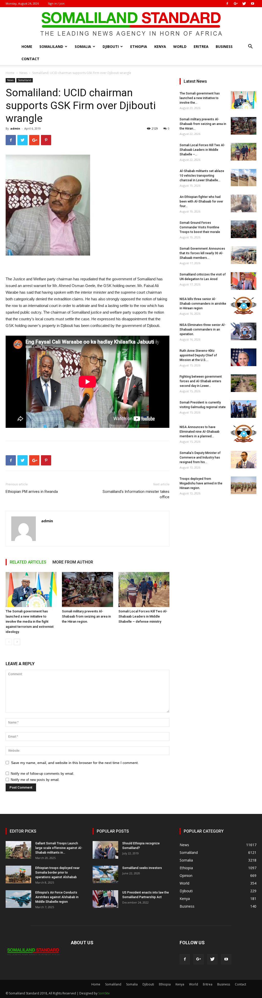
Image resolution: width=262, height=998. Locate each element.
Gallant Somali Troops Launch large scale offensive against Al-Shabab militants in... (58, 848)
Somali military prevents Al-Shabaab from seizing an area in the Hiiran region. (86, 616)
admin (15, 128)
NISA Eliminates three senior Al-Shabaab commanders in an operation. (203, 329)
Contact (30, 58)
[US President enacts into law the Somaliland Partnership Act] (105, 899)
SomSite (104, 993)
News (23, 73)
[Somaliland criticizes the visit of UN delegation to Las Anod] (243, 281)
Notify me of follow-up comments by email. (42, 774)
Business (224, 46)
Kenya (160, 46)
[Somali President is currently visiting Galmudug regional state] (243, 409)
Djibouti (111, 46)
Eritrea (201, 46)
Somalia (83, 46)
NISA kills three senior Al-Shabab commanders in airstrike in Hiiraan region (203, 303)
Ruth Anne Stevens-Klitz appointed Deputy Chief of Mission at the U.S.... (198, 355)
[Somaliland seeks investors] (105, 874)
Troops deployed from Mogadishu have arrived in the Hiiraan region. (201, 483)
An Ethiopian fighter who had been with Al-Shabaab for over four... (201, 201)
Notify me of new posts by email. (35, 780)
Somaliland (51, 46)
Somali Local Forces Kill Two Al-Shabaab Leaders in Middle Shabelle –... (202, 149)
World (180, 46)
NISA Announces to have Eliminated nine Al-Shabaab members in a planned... (200, 431)
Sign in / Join (56, 3)
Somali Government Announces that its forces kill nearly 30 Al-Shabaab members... (202, 253)
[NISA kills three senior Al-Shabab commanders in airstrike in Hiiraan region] (243, 305)
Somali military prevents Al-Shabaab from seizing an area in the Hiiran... (203, 124)
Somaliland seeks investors (142, 868)
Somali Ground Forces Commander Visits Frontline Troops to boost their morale (200, 227)
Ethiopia (138, 46)
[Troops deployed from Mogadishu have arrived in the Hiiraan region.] (243, 485)
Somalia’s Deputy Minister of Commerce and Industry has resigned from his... (200, 457)
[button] (250, 47)
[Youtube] (252, 3)
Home (26, 46)
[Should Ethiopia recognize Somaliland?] (105, 850)
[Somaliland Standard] (131, 24)
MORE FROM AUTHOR (72, 562)
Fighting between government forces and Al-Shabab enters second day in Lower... (201, 381)
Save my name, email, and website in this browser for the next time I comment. (75, 763)
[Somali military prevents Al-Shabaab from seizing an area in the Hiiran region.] (87, 589)
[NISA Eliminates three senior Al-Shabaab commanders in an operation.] (243, 331)
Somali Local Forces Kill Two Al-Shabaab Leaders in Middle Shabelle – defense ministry (142, 616)
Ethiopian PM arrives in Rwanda (32, 491)
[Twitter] (244, 3)
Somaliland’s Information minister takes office (136, 494)
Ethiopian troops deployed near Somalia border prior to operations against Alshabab (57, 872)
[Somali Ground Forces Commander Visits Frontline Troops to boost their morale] (243, 229)
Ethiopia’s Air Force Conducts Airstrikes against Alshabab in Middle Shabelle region (57, 897)
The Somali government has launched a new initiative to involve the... (200, 98)
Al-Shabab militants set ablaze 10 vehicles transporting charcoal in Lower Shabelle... (202, 175)
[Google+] (235, 3)
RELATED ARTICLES (28, 562)
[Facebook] (227, 3)
